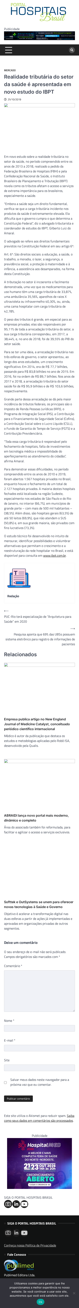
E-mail (9, 1040)
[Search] (72, 50)
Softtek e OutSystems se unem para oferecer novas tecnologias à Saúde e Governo (38, 904)
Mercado (10, 70)
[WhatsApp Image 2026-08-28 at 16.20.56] (39, 1187)
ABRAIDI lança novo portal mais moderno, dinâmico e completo (36, 817)
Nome (9, 1020)
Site (7, 1060)
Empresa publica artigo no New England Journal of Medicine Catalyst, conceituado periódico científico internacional (37, 724)
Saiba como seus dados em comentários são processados (39, 1118)
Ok (40, 1302)
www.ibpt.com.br (54, 555)
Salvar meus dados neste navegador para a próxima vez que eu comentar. (39, 1082)
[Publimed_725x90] (39, 38)
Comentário (13, 965)
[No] (74, 1293)
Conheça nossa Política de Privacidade (30, 1245)
